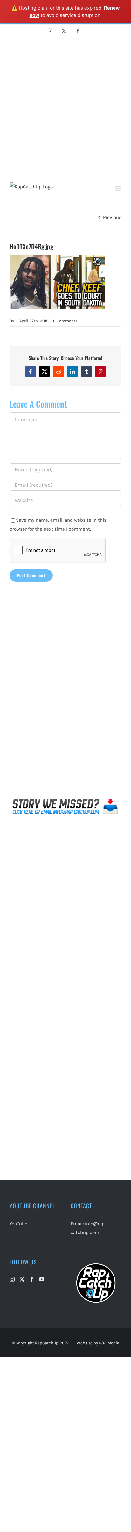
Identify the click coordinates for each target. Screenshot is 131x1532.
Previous (112, 217)
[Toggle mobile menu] (118, 188)
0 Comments (65, 320)
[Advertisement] (65, 107)
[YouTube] (41, 1279)
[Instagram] (12, 1279)
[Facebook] (31, 1279)
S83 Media (109, 1342)
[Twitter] (21, 1279)
